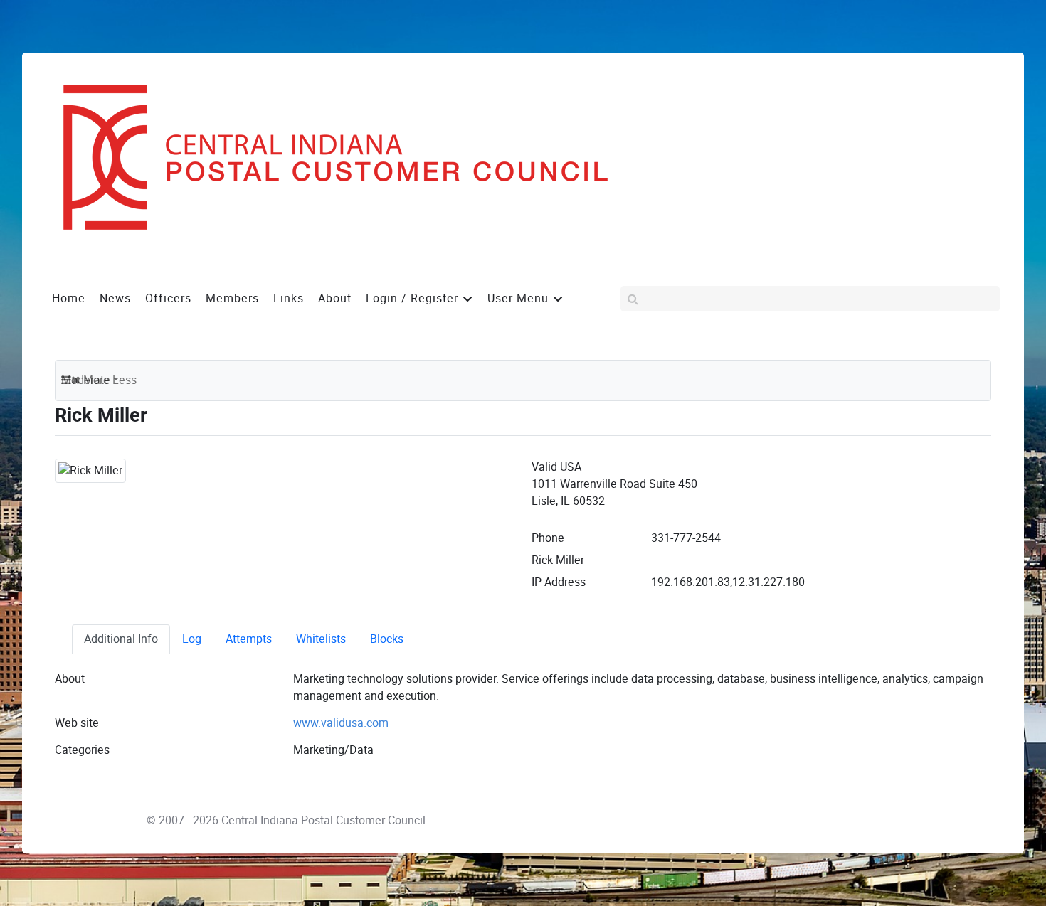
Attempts (249, 639)
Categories (82, 750)
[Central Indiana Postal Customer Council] (323, 156)
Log (191, 639)
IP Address (559, 582)
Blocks (386, 639)
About (70, 679)
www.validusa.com (341, 723)
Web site (77, 723)
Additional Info (121, 639)
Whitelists (321, 639)
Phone (548, 538)
